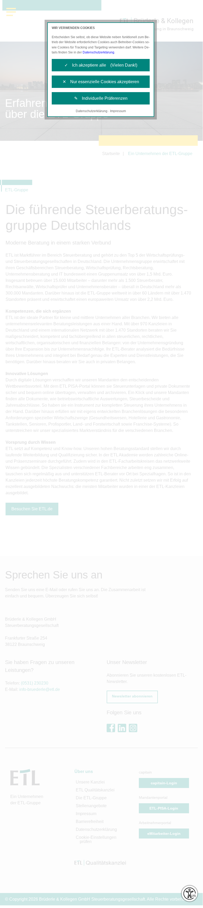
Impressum (118, 111)
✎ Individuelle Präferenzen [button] (101, 98)
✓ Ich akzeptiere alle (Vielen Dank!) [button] (100, 65)
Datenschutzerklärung (98, 52)
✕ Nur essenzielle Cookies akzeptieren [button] (101, 81)
